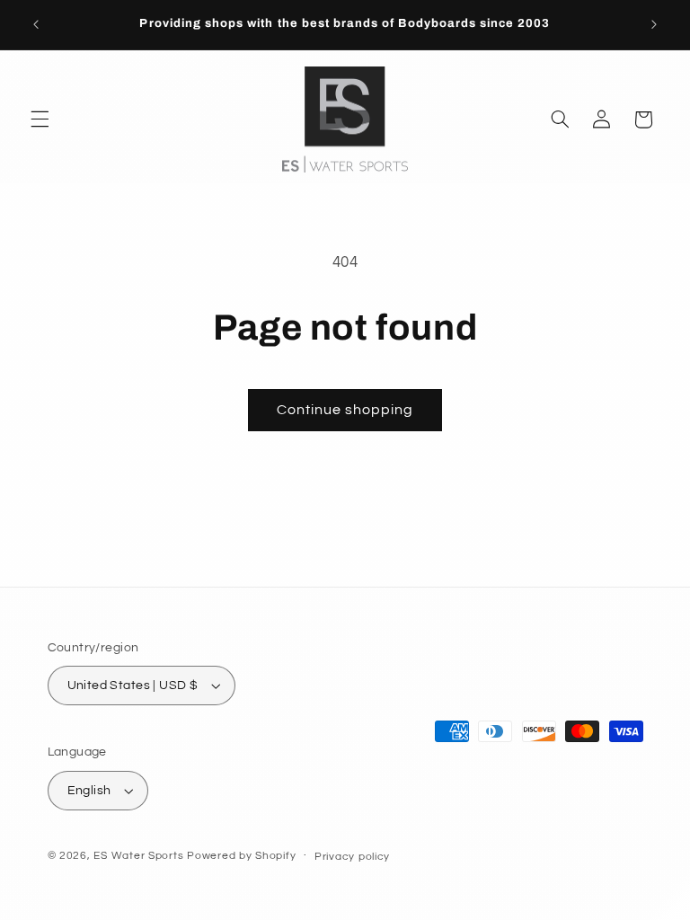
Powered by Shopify (241, 856)
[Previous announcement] (36, 24)
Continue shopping (345, 409)
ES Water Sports (138, 856)
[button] (39, 119)
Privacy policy (352, 857)
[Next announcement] (654, 24)
